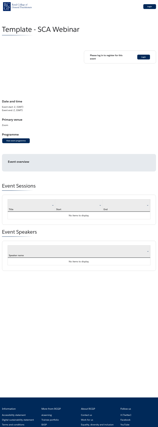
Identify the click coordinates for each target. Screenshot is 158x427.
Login (149, 6)
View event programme (16, 141)
